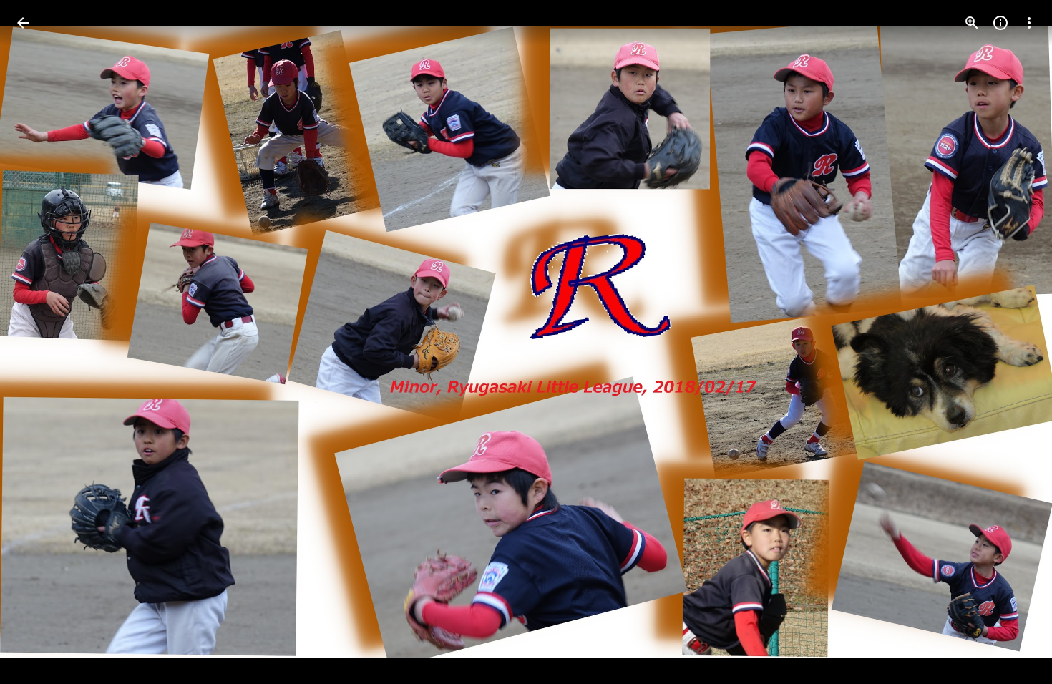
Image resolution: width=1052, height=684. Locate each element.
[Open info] (1000, 23)
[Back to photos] (23, 23)
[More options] (1029, 23)
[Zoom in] (972, 23)
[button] (40, 342)
